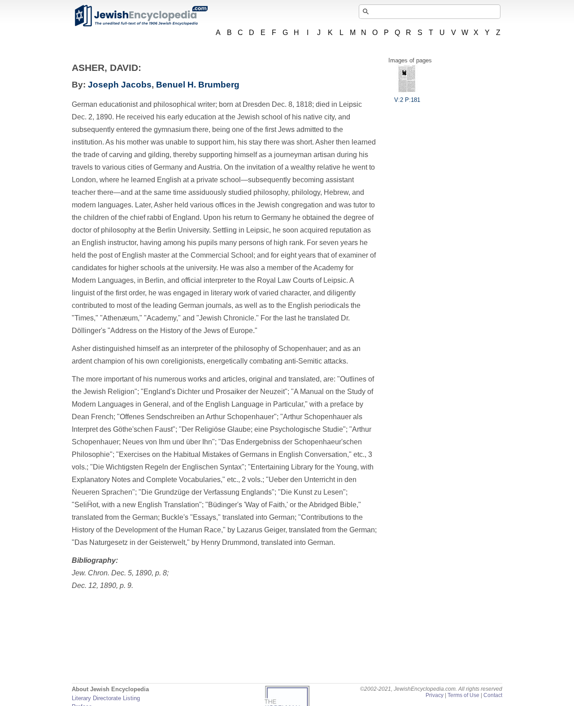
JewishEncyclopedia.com (141, 15)
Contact (492, 695)
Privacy (435, 695)
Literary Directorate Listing (106, 698)
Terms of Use (463, 695)
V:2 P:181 (407, 99)
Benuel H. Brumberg (197, 84)
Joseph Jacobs (120, 84)
